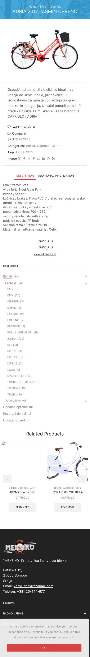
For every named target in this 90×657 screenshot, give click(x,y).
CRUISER (13, 301)
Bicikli (43, 6)
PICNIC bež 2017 (22, 492)
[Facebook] (24, 159)
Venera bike (13, 400)
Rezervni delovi (14, 414)
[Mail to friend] (38, 159)
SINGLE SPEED (16, 375)
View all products (45, 254)
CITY (55, 146)
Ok (44, 647)
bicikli (20, 152)
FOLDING (13, 320)
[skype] (53, 159)
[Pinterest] (33, 159)
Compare (19, 133)
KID (9, 344)
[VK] (29, 159)
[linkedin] (43, 159)
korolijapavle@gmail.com (33, 586)
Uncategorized (14, 420)
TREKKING (14, 388)
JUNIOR (12, 338)
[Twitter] (19, 159)
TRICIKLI (12, 394)
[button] (7, 479)
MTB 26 (12, 351)
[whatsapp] (48, 159)
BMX (10, 289)
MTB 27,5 (13, 357)
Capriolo (56, 6)
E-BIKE (11, 307)
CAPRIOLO (22, 497)
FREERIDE (13, 326)
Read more (22, 507)
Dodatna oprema (15, 407)
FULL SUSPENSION (19, 332)
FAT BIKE (13, 314)
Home (32, 6)
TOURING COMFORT (20, 382)
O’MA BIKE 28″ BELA (68, 492)
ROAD (11, 369)
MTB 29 (12, 363)
